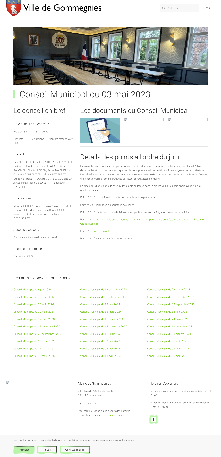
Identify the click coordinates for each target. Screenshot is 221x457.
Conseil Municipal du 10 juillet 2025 (34, 341)
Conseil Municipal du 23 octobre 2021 (169, 334)
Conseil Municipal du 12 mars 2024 (101, 312)
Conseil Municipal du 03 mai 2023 (100, 348)
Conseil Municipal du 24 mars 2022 (167, 319)
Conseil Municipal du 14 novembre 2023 (103, 326)
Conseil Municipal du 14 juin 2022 (167, 312)
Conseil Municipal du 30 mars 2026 (34, 312)
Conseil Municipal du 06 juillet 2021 (168, 348)
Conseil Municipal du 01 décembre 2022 (170, 297)
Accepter (24, 450)
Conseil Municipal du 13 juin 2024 (100, 304)
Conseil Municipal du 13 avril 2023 (100, 356)
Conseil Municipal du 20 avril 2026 (33, 297)
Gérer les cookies (75, 450)
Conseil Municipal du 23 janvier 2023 (168, 289)
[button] (209, 8)
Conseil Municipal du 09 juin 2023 (100, 341)
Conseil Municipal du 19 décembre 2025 (36, 326)
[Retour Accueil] (54, 8)
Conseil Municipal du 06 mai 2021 (167, 356)
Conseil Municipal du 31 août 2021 (167, 341)
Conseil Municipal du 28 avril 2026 (33, 304)
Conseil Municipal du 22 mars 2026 (34, 319)
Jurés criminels (102, 231)
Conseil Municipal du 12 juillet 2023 (101, 334)
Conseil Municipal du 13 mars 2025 (34, 356)
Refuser (47, 450)
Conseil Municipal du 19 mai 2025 (33, 348)
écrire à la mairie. (118, 415)
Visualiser (99, 134)
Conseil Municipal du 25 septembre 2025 (37, 334)
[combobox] (179, 8)
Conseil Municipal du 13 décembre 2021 (170, 326)
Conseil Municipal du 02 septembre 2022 (171, 304)
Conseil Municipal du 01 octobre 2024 (102, 297)
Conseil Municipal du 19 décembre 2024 (103, 289)
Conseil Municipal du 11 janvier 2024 (101, 319)
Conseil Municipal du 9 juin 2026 (32, 289)
